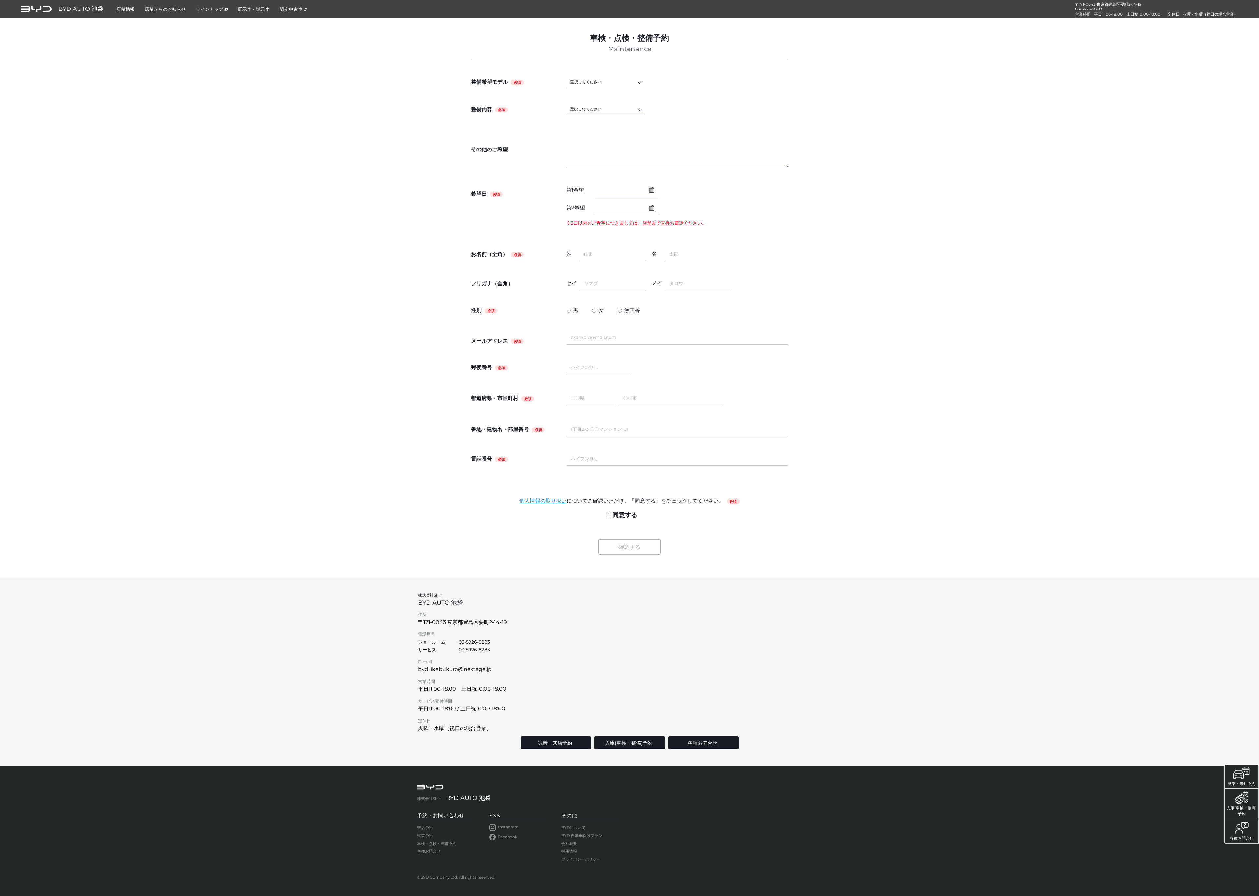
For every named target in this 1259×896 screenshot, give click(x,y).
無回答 (632, 310)
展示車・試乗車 (254, 9)
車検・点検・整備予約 (436, 843)
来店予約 (425, 827)
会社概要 (569, 843)
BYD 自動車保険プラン (581, 835)
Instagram (508, 827)
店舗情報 (125, 9)
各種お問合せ (429, 851)
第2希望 (575, 208)
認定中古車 (291, 9)
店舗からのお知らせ (165, 9)
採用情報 (569, 851)
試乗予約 (425, 835)
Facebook (507, 836)
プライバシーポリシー (581, 859)
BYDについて (573, 827)
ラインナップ (209, 9)
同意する (624, 515)
